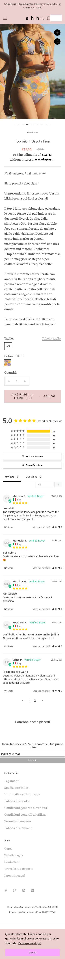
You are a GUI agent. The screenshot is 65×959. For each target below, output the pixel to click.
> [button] (42, 700)
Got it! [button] (32, 952)
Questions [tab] (31, 476)
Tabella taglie (51, 338)
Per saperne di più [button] (29, 943)
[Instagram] (14, 889)
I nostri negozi (14, 875)
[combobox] (56, 18)
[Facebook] (5, 889)
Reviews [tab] (9, 476)
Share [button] (10, 527)
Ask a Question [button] (34, 465)
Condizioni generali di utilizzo (25, 814)
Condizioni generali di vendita (25, 808)
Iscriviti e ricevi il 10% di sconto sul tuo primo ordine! (32, 746)
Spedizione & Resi (16, 787)
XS (8, 346)
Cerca (8, 848)
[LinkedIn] (32, 889)
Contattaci (11, 862)
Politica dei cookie (17, 801)
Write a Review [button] (34, 456)
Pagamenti (12, 781)
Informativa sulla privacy (22, 794)
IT (53, 18)
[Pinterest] (23, 889)
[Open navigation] (5, 18)
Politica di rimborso (18, 828)
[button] (54, 527)
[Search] (42, 18)
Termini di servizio (17, 821)
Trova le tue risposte (18, 869)
